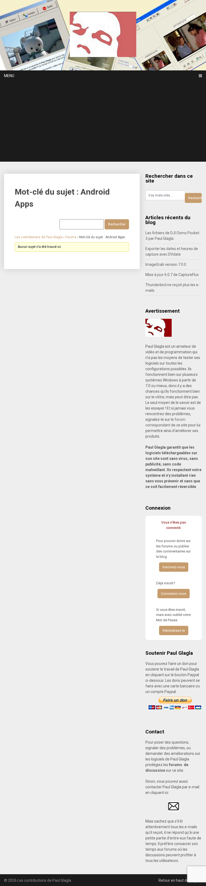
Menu (9, 76)
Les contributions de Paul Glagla (38, 237)
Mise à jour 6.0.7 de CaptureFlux (172, 274)
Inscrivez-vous (174, 567)
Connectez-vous (173, 594)
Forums (70, 237)
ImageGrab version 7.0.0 (165, 264)
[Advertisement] (103, 121)
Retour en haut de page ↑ (180, 880)
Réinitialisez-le (174, 630)
